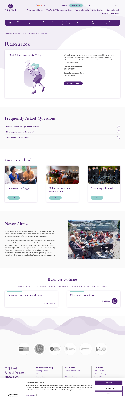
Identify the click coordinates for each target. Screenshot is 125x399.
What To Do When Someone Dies (58, 10)
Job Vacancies (109, 23)
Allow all (109, 383)
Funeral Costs (41, 377)
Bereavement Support (73, 374)
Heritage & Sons (33, 33)
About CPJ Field (99, 371)
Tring (24, 33)
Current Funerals (113, 10)
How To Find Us (48, 23)
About (104, 13)
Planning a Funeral (81, 10)
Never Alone (114, 13)
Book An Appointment (65, 23)
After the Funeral (71, 377)
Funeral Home (11, 23)
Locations (8, 33)
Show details (30, 395)
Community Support (72, 371)
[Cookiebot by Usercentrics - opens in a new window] (12, 395)
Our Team (19, 23)
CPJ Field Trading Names (103, 374)
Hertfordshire (17, 33)
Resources (80, 23)
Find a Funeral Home (34, 10)
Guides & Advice (97, 10)
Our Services (32, 23)
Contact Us (98, 377)
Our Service (40, 374)
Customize (107, 388)
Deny (108, 394)
